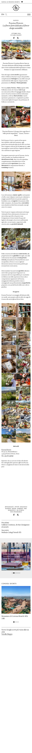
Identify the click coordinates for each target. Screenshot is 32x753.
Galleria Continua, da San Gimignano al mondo (15, 525)
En (2, 14)
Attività (17, 507)
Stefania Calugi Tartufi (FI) (11, 531)
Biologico (23, 507)
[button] (8, 310)
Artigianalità (9, 507)
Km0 (25, 508)
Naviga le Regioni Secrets (10, 2)
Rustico (16, 20)
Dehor (14, 508)
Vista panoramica (16, 512)
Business (8, 508)
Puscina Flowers (6, 449)
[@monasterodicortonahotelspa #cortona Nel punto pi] (8, 644)
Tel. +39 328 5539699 (7, 456)
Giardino (20, 508)
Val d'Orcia (20, 510)
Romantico (12, 510)
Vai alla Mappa (6, 634)
